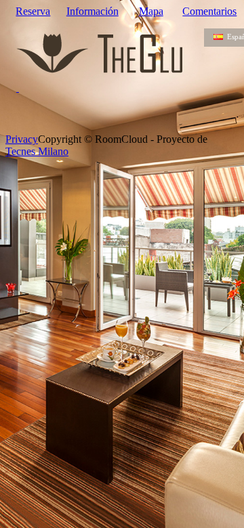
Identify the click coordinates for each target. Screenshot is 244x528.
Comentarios (209, 11)
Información (92, 11)
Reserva (33, 11)
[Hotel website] (102, 61)
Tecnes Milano (36, 151)
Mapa (151, 11)
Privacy (21, 139)
